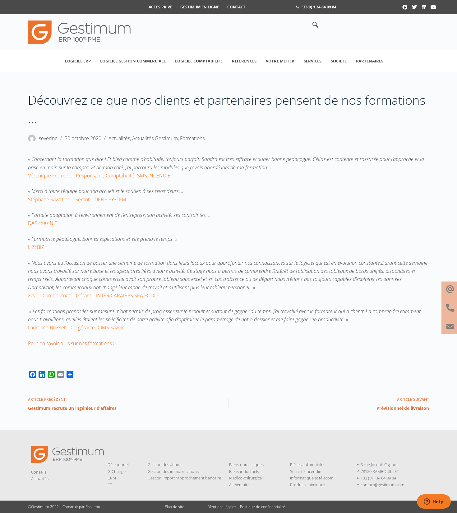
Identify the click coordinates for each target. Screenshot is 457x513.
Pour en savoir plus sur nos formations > (72, 343)
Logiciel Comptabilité (199, 61)
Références (244, 61)
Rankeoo (92, 506)
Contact (236, 7)
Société (339, 61)
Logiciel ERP (78, 61)
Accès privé (160, 7)
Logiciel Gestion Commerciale (133, 61)
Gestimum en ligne (199, 7)
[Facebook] (405, 7)
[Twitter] (414, 7)
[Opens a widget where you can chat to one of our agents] (434, 502)
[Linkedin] (424, 7)
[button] (312, 25)
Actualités (119, 138)
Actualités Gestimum (155, 138)
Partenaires (369, 61)
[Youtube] (433, 7)
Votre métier (280, 61)
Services (312, 61)
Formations (192, 138)
